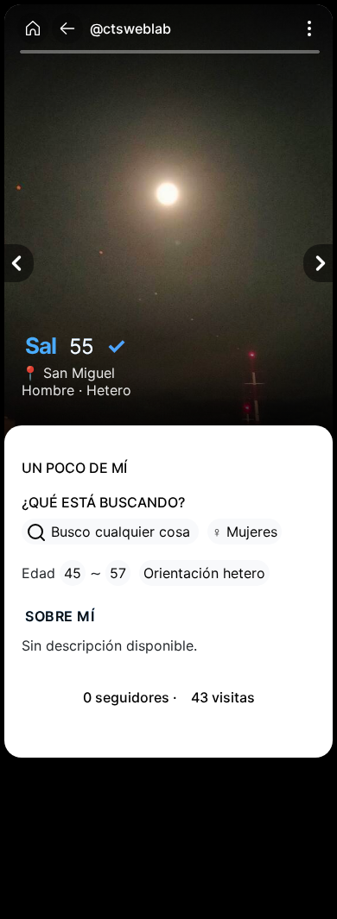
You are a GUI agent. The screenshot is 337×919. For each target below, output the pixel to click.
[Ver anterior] (19, 263)
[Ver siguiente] (318, 263)
